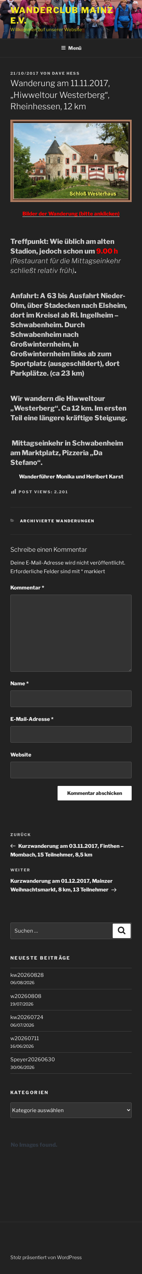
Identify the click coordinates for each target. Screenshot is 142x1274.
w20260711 (24, 1038)
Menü (74, 48)
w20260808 (25, 996)
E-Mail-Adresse (31, 719)
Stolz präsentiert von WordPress (46, 1257)
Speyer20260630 (32, 1059)
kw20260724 (26, 1017)
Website (20, 755)
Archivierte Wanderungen (57, 521)
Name (19, 683)
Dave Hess (66, 73)
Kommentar (27, 588)
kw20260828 (27, 975)
